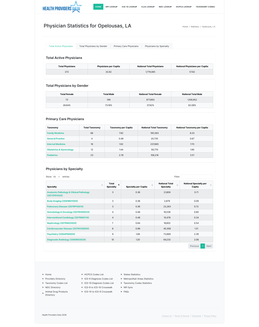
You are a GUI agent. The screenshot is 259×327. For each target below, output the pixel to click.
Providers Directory (55, 278)
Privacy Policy (210, 316)
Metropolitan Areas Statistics (138, 278)
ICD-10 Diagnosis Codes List (99, 283)
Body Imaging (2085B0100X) (62, 201)
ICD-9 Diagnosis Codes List (98, 278)
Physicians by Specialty (157, 46)
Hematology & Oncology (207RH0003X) (68, 212)
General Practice (56, 138)
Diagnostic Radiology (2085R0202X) (66, 239)
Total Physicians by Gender (93, 46)
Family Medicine (55, 133)
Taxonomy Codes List (56, 283)
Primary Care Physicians (126, 46)
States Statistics (132, 274)
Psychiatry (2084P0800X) (61, 234)
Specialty (52, 186)
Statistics (195, 26)
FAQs (126, 291)
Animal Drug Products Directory (56, 293)
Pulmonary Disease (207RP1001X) (65, 206)
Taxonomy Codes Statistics (138, 283)
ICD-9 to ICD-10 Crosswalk (98, 287)
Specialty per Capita (136, 186)
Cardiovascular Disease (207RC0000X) (68, 228)
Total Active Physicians (61, 46)
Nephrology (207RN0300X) (62, 223)
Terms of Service (181, 316)
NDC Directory (52, 287)
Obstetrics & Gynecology (60, 149)
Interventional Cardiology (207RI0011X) (68, 217)
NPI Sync (128, 287)
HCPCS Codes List (94, 274)
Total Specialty (111, 185)
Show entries (57, 176)
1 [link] (202, 246)
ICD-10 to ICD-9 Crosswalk (98, 291)
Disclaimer (196, 316)
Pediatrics (52, 155)
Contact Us (167, 316)
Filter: (177, 176)
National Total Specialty (166, 185)
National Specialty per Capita (195, 185)
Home (185, 26)
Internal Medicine (56, 144)
